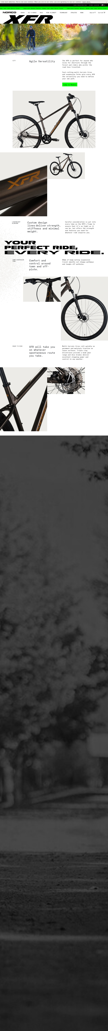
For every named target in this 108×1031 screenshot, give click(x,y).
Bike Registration (80, 5)
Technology (63, 12)
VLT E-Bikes (32, 12)
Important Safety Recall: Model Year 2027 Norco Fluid (36, 8)
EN (104, 5)
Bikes (23, 12)
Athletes (74, 12)
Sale (41, 12)
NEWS (81, 12)
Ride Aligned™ (51, 12)
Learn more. (86, 2)
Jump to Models (69, 84)
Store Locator (94, 5)
